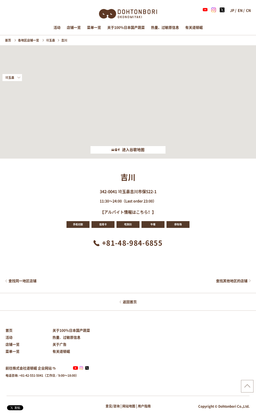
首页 (8, 40)
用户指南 (144, 406)
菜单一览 (94, 27)
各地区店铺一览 (29, 40)
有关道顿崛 (194, 27)
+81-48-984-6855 (132, 243)
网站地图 (128, 406)
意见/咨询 (113, 406)
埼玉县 (50, 40)
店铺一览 (74, 27)
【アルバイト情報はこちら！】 (128, 212)
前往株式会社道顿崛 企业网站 (29, 368)
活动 (57, 27)
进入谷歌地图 (133, 150)
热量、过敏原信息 (165, 27)
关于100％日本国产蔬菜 (126, 27)
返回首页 (130, 302)
